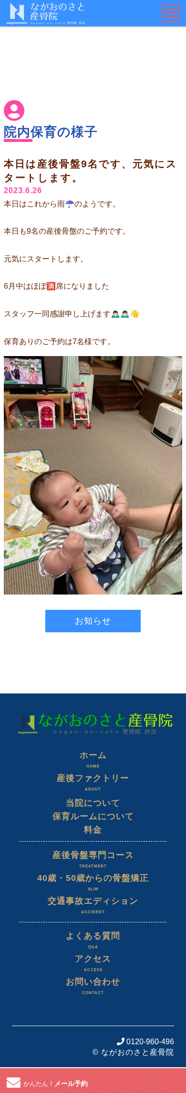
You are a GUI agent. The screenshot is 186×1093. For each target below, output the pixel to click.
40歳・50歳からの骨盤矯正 (93, 882)
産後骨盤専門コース (93, 859)
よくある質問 (93, 940)
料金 (93, 829)
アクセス (93, 963)
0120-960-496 (149, 1042)
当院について (93, 803)
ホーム (93, 759)
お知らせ (93, 621)
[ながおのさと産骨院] (93, 711)
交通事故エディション (93, 905)
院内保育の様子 (51, 131)
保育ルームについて (93, 816)
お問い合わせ (93, 986)
